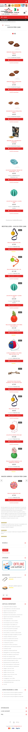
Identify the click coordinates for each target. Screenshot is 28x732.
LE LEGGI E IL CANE (7, 648)
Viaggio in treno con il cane (8, 672)
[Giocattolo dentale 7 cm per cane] (14, 287)
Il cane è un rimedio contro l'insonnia (10, 638)
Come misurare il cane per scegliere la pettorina (13, 692)
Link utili (5, 684)
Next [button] (7, 595)
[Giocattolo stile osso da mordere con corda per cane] (14, 372)
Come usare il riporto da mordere (10, 630)
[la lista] (15, 33)
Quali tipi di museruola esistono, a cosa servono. (12, 614)
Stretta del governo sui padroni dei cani (11, 662)
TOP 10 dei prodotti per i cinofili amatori (11, 664)
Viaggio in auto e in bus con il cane (10, 674)
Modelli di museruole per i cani (9, 612)
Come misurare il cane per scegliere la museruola (13, 696)
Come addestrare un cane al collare (10, 620)
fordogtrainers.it (18, 726)
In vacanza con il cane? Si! (8, 642)
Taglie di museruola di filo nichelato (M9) (11, 616)
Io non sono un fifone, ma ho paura (10, 644)
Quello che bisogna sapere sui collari (10, 660)
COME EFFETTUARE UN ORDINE (10, 606)
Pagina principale (3, 25)
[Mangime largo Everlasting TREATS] (14, 43)
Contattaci (15, 14)
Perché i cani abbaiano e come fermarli (11, 654)
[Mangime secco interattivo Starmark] (14, 132)
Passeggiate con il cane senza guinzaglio (11, 652)
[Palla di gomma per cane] (14, 234)
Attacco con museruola (8, 618)
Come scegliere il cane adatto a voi (10, 624)
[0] (24, 13)
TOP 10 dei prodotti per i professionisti (11, 666)
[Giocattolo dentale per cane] (14, 426)
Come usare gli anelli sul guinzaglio (10, 628)
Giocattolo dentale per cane (14, 435)
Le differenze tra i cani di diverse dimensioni (12, 646)
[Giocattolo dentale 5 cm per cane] (14, 192)
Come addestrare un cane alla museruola (11, 608)
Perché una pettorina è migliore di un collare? (12, 658)
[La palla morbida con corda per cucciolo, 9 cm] (14, 344)
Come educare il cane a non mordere (10, 622)
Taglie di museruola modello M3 (9, 610)
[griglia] (13, 33)
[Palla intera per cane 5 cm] (14, 261)
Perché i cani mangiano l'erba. (9, 656)
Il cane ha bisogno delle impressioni (10, 640)
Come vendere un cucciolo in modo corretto (12, 632)
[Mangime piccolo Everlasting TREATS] (14, 102)
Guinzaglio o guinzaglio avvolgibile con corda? (12, 634)
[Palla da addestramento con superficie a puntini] (14, 452)
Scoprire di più (6, 598)
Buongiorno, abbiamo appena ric (15, 585)
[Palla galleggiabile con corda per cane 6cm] (14, 316)
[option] (14, 491)
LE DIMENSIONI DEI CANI (8, 682)
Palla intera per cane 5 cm (14, 269)
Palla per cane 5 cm (14, 408)
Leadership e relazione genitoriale (10, 650)
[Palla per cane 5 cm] (14, 400)
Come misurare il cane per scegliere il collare (12, 694)
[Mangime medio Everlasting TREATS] (14, 73)
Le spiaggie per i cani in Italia (9, 678)
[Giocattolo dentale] (14, 161)
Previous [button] (3, 595)
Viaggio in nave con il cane (8, 668)
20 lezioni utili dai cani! (7, 676)
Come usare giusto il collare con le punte (11, 626)
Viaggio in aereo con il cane (8, 670)
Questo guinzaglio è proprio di (15, 577)
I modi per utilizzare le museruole (10, 636)
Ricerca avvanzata (6, 552)
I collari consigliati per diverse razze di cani (11, 680)
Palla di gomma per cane (14, 242)
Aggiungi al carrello (15, 249)
